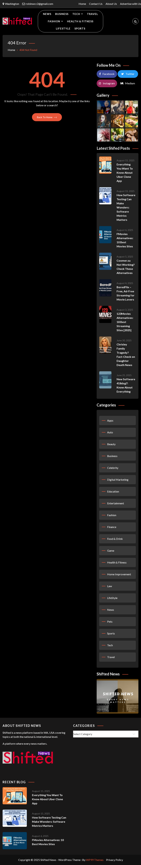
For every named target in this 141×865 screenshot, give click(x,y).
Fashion (54, 21)
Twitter (130, 73)
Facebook (108, 73)
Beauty (111, 444)
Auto (110, 432)
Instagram (109, 83)
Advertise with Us (130, 3)
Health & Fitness (80, 21)
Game (110, 550)
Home (82, 3)
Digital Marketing (117, 479)
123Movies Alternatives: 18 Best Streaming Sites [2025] (125, 322)
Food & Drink (115, 538)
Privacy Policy (114, 859)
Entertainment (115, 503)
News (47, 13)
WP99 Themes (95, 859)
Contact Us (95, 3)
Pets (109, 621)
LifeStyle (63, 28)
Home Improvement (119, 574)
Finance (111, 526)
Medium (130, 83)
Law (109, 586)
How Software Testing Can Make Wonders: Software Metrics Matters (126, 207)
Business (61, 13)
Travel (92, 13)
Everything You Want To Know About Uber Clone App (125, 172)
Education (113, 491)
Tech (76, 13)
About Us (111, 3)
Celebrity (112, 467)
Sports (79, 28)
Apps (110, 420)
